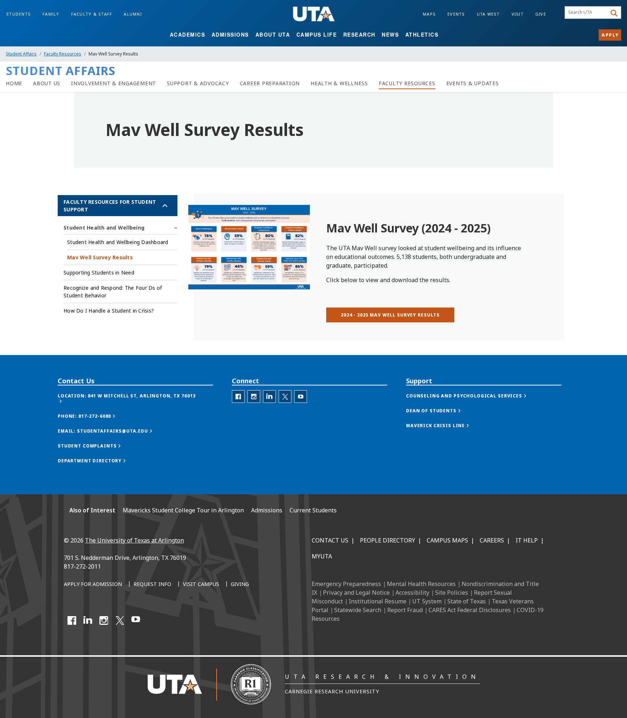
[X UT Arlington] (119, 620)
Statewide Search (357, 610)
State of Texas (466, 601)
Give (540, 14)
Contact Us (330, 540)
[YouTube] (135, 620)
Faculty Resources (62, 54)
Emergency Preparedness (346, 584)
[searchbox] (587, 13)
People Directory (387, 540)
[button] (135, 398)
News (390, 34)
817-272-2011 (82, 566)
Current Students (313, 510)
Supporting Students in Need (98, 272)
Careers (492, 540)
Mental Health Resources (421, 584)
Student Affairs (21, 54)
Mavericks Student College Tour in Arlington (183, 510)
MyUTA (322, 556)
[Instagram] (103, 620)
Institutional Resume (377, 601)
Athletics (422, 34)
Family (51, 14)
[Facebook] (71, 620)
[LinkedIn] (87, 620)
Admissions (230, 34)
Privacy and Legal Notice (356, 593)
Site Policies (451, 593)
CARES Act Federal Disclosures (470, 610)
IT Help (527, 540)
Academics (187, 34)
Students (18, 14)
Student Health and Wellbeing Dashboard (117, 242)
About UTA (272, 34)
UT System (427, 601)
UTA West (488, 14)
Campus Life (316, 34)
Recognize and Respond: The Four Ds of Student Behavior (112, 291)
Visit (518, 14)
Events (456, 14)
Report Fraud (405, 610)
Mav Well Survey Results (100, 257)
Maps (429, 14)
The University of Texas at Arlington (134, 540)
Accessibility (412, 593)
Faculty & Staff (91, 14)
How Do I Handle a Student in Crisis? (108, 310)
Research (359, 34)
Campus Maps (447, 540)
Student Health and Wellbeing (103, 227)
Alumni (133, 14)
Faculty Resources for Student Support (109, 205)
